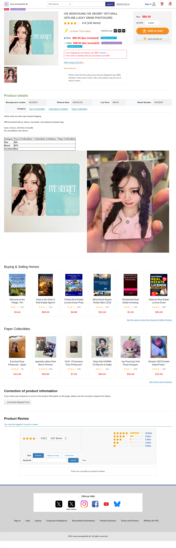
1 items (148, 442)
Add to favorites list (155, 39)
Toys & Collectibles (37, 109)
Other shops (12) (74, 62)
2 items (148, 439)
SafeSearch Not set (123, 4)
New (91, 38)
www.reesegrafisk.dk (19, 4)
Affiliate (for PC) (151, 521)
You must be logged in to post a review (21, 424)
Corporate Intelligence (56, 521)
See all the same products (160, 382)
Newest (38, 455)
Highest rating (53, 455)
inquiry (38, 521)
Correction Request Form (18, 402)
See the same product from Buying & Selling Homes (149, 320)
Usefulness (69, 455)
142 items (56, 438)
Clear (84, 460)
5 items (148, 436)
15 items (148, 433)
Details (103, 53)
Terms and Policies (130, 521)
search (110, 4)
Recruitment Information (83, 521)
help (28, 521)
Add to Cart (155, 30)
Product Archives (108, 521)
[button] (170, 3)
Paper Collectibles (79, 109)
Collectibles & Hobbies (58, 109)
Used (93, 44)
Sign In (148, 4)
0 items (148, 446)
